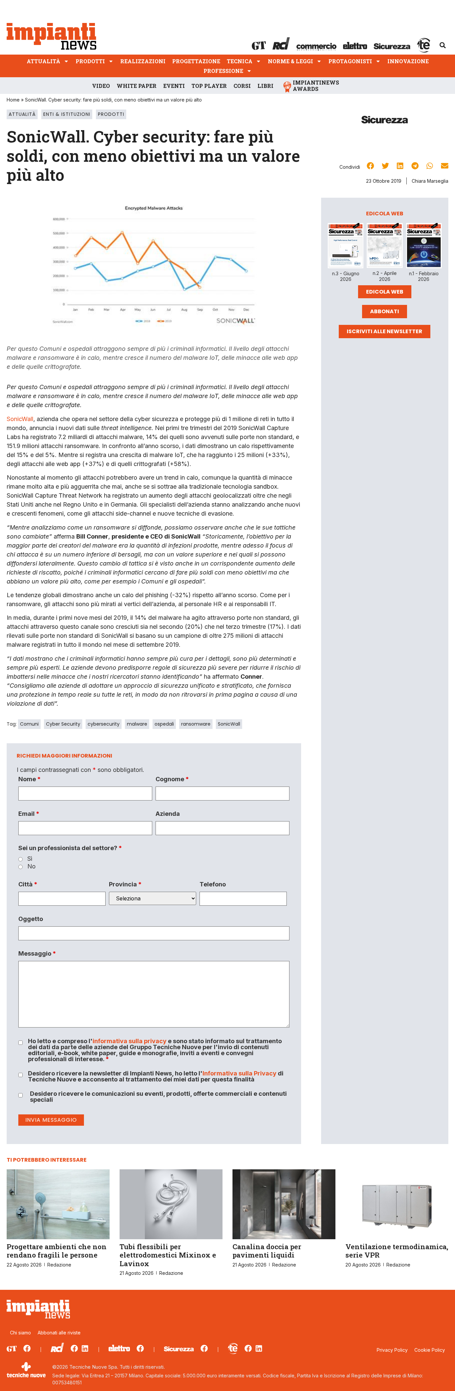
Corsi (242, 85)
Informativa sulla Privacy (239, 1073)
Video (101, 85)
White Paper (137, 85)
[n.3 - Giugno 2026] (345, 247)
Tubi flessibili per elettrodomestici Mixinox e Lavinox (168, 1255)
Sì (29, 859)
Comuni (29, 724)
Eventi (174, 85)
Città (27, 884)
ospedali (164, 724)
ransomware (196, 724)
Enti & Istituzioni (66, 114)
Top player (209, 85)
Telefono (213, 884)
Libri (265, 85)
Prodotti (90, 61)
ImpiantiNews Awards (316, 85)
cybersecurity (104, 724)
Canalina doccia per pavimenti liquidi (266, 1251)
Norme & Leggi (290, 61)
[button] (442, 45)
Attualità (43, 61)
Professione (223, 70)
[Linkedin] (85, 1348)
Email (28, 814)
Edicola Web (384, 292)
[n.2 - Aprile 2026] (384, 247)
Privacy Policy (392, 1350)
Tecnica (239, 61)
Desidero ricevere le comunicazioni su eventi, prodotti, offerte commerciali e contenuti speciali (158, 1097)
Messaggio (37, 954)
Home (13, 100)
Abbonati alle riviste (59, 1332)
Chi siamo (20, 1332)
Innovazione (408, 61)
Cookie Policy (429, 1350)
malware (137, 724)
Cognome (172, 779)
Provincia (125, 884)
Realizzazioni (143, 61)
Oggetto (30, 919)
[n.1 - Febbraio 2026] (424, 247)
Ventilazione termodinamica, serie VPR (396, 1251)
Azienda (168, 814)
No (31, 866)
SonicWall (20, 418)
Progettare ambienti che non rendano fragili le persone (57, 1251)
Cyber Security (63, 724)
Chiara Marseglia (430, 181)
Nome (29, 779)
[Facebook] (27, 1348)
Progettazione (196, 61)
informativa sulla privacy (130, 1041)
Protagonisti (350, 61)
